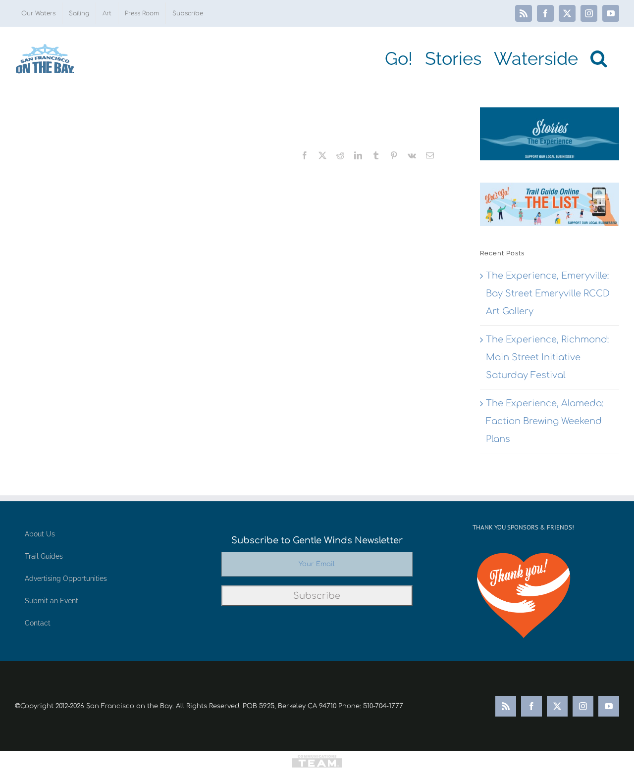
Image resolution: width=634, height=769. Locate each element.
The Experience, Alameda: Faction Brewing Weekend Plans (545, 421)
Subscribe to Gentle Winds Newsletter (317, 540)
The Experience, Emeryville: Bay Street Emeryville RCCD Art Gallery (548, 293)
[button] (598, 58)
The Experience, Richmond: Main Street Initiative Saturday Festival (547, 357)
